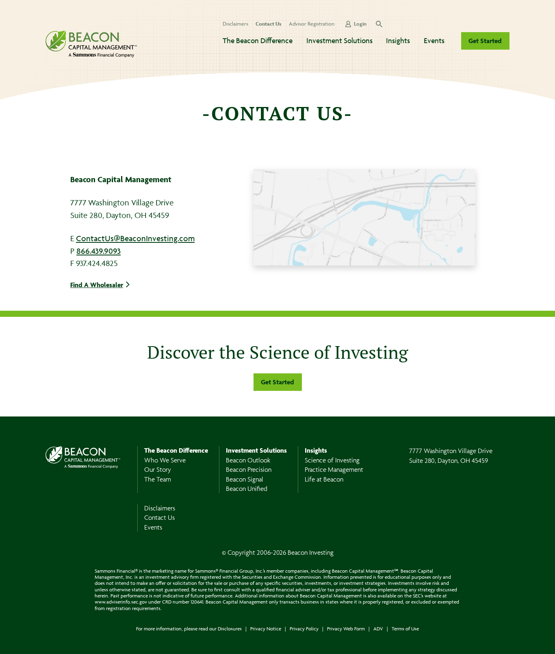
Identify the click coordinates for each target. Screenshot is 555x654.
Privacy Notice (265, 629)
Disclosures (230, 629)
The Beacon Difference (258, 40)
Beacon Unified (246, 488)
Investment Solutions (339, 40)
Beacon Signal (244, 479)
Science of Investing (332, 460)
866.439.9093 (98, 251)
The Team (157, 479)
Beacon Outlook (248, 460)
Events (434, 40)
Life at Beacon (324, 479)
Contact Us (269, 23)
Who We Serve (165, 460)
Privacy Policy (304, 629)
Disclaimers (235, 23)
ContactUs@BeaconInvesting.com (135, 238)
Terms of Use (405, 629)
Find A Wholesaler (96, 285)
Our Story (157, 469)
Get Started (485, 41)
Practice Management (334, 469)
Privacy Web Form (346, 629)
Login (360, 23)
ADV (378, 629)
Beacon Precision (248, 469)
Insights (398, 40)
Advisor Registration (311, 23)
